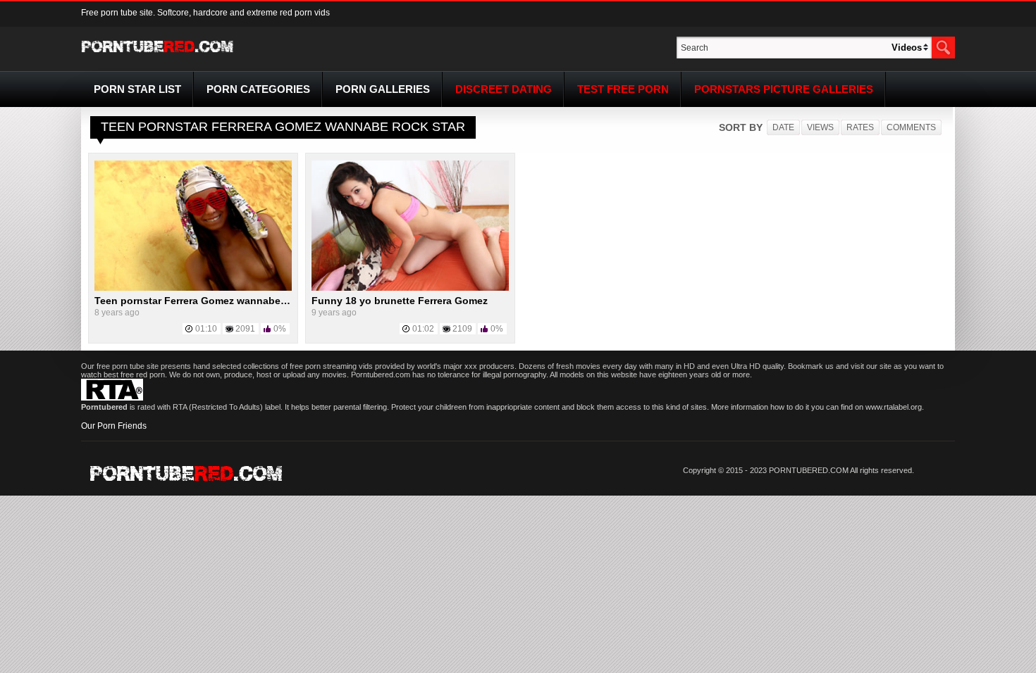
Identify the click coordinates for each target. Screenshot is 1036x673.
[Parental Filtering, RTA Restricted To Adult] (112, 398)
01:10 (206, 329)
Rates (860, 127)
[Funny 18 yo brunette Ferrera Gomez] (410, 288)
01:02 (423, 329)
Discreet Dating (503, 89)
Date (783, 127)
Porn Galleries (382, 89)
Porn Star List (137, 89)
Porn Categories (258, 89)
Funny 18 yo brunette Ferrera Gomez (400, 300)
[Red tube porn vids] (157, 55)
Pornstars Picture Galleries (783, 89)
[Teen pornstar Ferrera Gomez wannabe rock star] (193, 288)
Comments (911, 127)
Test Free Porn (623, 89)
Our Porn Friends (114, 426)
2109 (462, 329)
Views (820, 127)
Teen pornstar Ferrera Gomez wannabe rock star (210, 300)
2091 (245, 329)
